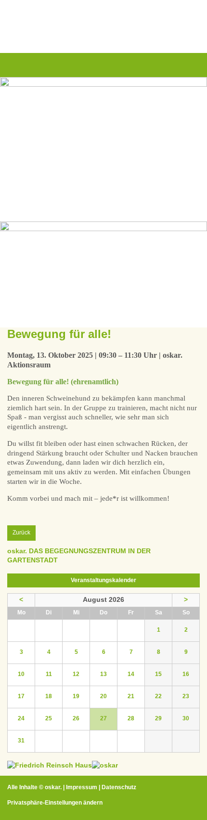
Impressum (81, 787)
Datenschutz (119, 787)
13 (103, 674)
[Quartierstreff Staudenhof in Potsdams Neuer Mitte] (105, 765)
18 (48, 696)
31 (21, 740)
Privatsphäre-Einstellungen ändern (55, 802)
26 (76, 718)
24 (21, 718)
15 (158, 674)
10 (21, 674)
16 (185, 674)
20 (103, 696)
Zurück (21, 532)
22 (158, 696)
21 (131, 696)
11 (49, 674)
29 (158, 718)
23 (185, 696)
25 (48, 718)
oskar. (53, 787)
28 (131, 718)
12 (76, 674)
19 (76, 696)
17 (21, 696)
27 (103, 718)
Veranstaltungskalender (103, 580)
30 (185, 718)
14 (131, 674)
